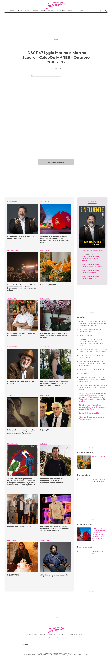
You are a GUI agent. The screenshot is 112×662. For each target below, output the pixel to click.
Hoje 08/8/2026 (46, 430)
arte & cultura (12, 250)
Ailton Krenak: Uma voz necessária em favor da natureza (54, 576)
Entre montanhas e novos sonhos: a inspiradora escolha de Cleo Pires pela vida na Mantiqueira (54, 383)
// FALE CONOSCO (62, 637)
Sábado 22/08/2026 (48, 285)
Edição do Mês (12, 202)
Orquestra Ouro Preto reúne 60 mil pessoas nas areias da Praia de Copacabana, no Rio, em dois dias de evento (21, 288)
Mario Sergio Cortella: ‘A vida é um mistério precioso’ (21, 237)
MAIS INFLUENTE (73, 634)
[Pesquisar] (106, 10)
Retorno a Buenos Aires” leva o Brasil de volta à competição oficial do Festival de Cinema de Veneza (21, 432)
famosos (12, 11)
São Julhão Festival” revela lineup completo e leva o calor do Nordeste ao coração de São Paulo (54, 528)
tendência (43, 443)
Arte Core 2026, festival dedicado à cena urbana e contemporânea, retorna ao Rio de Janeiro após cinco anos (54, 239)
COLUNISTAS (61, 11)
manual (36, 11)
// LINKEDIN (52, 637)
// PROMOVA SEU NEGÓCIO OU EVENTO (78, 637)
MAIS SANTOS (51, 634)
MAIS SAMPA (43, 634)
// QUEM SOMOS (43, 637)
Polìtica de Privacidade (81, 656)
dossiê (20, 11)
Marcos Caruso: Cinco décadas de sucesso (93, 369)
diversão (51, 11)
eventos (28, 11)
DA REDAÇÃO (78, 11)
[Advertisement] (56, 26)
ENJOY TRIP (82, 634)
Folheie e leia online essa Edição (92, 251)
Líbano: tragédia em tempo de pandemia (99, 480)
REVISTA (69, 11)
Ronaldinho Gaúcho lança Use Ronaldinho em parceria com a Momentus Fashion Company (52, 480)
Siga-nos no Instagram (55, 162)
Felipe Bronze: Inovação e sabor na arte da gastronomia (21, 334)
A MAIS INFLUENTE (61, 634)
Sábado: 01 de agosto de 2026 (19, 527)
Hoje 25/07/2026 (13, 575)
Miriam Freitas (45, 202)
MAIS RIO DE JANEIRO (32, 634)
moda (43, 11)
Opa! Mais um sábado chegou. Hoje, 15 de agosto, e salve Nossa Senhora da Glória (54, 335)
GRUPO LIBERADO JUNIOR (31, 637)
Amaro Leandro (45, 250)
